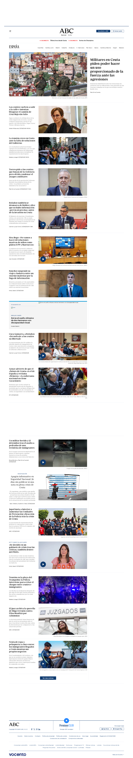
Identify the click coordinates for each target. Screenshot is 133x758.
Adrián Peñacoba (14, 128)
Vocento (20, 736)
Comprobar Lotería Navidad (46, 745)
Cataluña (64, 48)
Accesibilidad (94, 736)
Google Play (118, 729)
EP (10, 395)
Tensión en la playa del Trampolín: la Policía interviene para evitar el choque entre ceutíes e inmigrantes (21, 582)
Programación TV (79, 745)
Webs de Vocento (118, 754)
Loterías (99, 745)
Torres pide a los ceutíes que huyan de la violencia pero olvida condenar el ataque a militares (21, 173)
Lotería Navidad (59, 745)
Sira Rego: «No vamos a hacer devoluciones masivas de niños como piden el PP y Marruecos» (21, 241)
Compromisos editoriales (76, 738)
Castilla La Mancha (105, 48)
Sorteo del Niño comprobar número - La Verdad (70, 747)
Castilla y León (49, 48)
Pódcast (88, 747)
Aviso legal (85, 736)
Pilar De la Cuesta (95, 92)
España (14, 46)
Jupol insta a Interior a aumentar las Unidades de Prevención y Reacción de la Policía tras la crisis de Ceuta (21, 514)
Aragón (115, 48)
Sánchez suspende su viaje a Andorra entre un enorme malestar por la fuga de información (21, 275)
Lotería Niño (32, 745)
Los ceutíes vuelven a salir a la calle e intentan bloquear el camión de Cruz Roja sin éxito (22, 111)
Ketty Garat (12, 290)
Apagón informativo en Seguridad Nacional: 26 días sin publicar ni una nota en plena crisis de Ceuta (22, 482)
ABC (10, 630)
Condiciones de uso (74, 736)
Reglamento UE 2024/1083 (107, 736)
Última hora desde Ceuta (58, 40)
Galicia (96, 48)
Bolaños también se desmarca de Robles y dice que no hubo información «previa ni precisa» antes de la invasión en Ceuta (22, 207)
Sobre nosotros (28, 736)
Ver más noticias (48, 678)
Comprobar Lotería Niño (21, 745)
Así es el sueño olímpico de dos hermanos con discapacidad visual (22, 320)
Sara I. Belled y (14, 503)
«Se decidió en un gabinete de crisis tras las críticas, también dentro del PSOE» (22, 548)
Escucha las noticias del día (111, 745)
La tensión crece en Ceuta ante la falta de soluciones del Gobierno (22, 140)
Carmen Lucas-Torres (15, 226)
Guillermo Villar (22, 503)
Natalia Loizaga (13, 157)
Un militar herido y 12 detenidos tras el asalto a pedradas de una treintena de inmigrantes (21, 444)
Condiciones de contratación (58, 738)
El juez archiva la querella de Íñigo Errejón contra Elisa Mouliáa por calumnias (22, 612)
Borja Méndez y (13, 460)
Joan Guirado (13, 259)
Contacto (37, 736)
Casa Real (40, 48)
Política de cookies (61, 736)
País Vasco (89, 48)
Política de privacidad (48, 736)
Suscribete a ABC (103, 31)
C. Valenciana (80, 48)
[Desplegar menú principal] (10, 31)
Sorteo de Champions (86, 40)
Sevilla (70, 35)
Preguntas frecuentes (49, 747)
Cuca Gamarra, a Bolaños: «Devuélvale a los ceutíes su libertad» (22, 336)
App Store (106, 729)
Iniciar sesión (118, 31)
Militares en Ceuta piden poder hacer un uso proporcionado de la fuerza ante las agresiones (106, 69)
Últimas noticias (90, 745)
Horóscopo (69, 745)
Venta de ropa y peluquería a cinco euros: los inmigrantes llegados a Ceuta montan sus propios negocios (21, 647)
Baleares (121, 48)
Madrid (58, 48)
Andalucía (71, 48)
